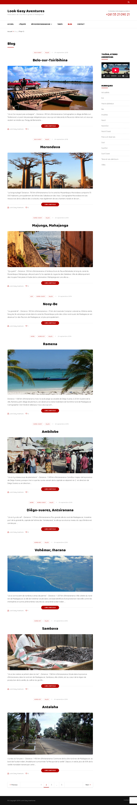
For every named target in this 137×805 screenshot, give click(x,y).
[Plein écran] (127, 76)
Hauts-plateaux (107, 104)
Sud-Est (104, 148)
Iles (31, 296)
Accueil (10, 24)
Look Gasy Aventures (25, 11)
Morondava (50, 147)
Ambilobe (50, 432)
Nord (33, 336)
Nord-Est (41, 336)
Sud (102, 142)
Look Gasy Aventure (16, 129)
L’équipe (22, 24)
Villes (47, 52)
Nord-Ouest (37, 218)
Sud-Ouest (38, 52)
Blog (70, 24)
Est (102, 98)
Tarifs (60, 24)
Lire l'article (50, 126)
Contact (81, 24)
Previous (14, 785)
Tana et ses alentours (109, 159)
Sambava (50, 629)
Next (87, 785)
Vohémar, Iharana (50, 550)
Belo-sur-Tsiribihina (50, 60)
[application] (115, 70)
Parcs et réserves (108, 137)
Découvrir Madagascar (40, 24)
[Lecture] (104, 76)
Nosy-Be (50, 304)
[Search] (129, 2)
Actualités (105, 92)
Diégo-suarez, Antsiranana (50, 510)
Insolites (104, 115)
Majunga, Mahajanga (50, 225)
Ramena (50, 344)
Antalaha (50, 707)
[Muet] (123, 76)
